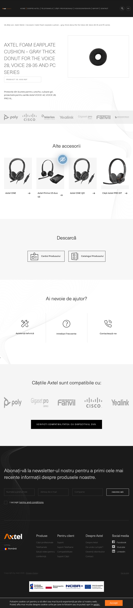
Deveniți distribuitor (95, 552)
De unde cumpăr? (94, 547)
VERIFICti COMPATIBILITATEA (66, 424)
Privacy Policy (32, 573)
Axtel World (19, 25)
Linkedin (121, 552)
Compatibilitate (64, 552)
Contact (104, 8)
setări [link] (97, 604)
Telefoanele (47, 8)
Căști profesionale (64, 8)
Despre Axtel (33, 8)
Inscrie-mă (118, 492)
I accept (27, 502)
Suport (95, 8)
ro (128, 8)
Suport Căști (63, 557)
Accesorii (30, 25)
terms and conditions (31, 502)
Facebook (121, 543)
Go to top (125, 573)
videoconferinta (83, 8)
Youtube (121, 547)
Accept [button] (114, 603)
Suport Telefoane (65, 547)
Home (22, 8)
